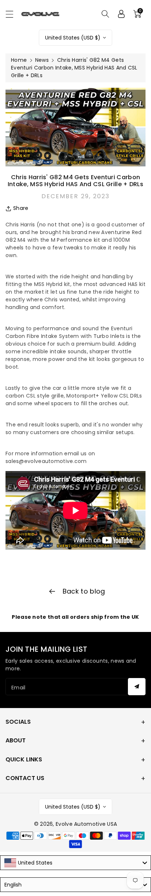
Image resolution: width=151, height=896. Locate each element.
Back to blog (83, 591)
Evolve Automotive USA (86, 824)
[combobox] (75, 862)
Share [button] (21, 208)
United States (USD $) (72, 37)
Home (19, 60)
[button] (12, 14)
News (42, 60)
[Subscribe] (137, 686)
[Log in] (121, 14)
